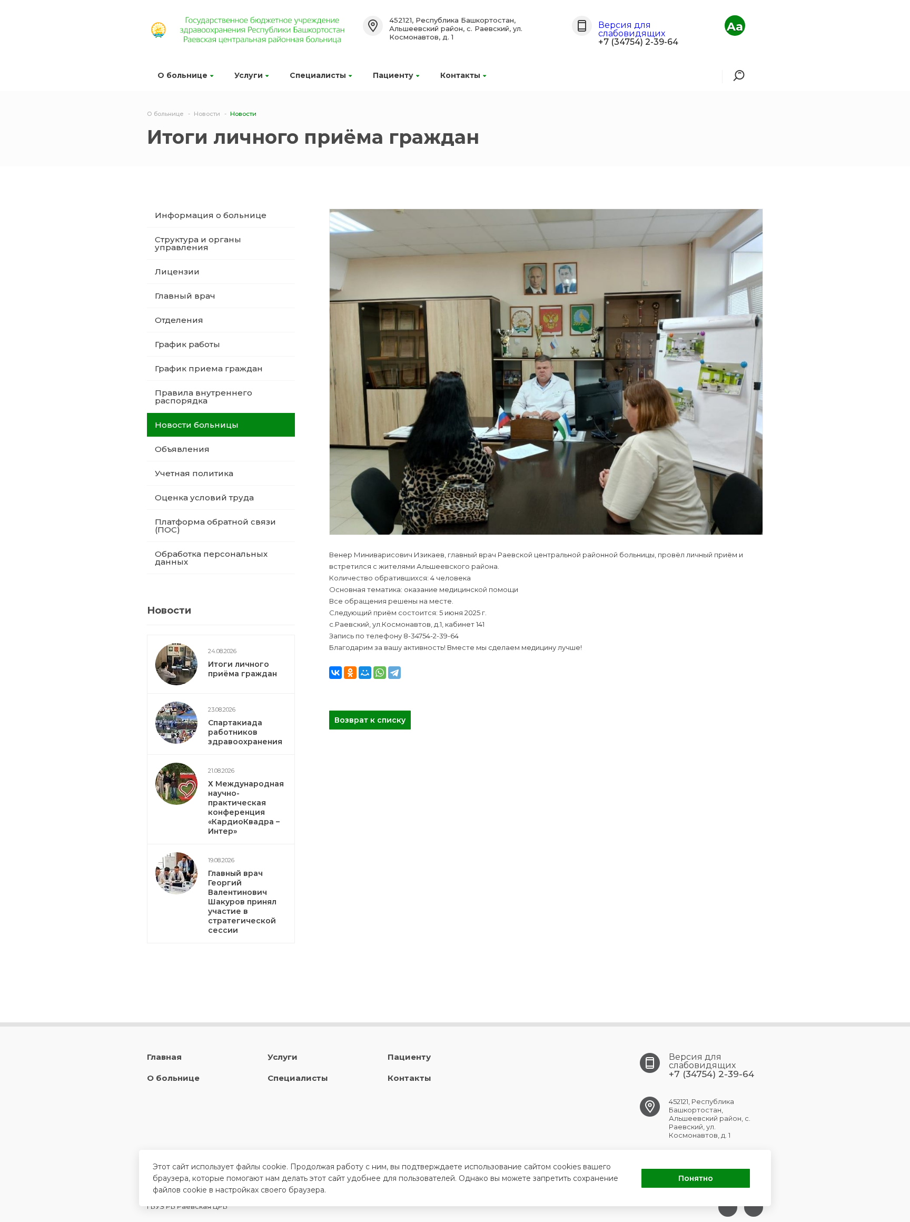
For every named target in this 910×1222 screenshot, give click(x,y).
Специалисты (318, 75)
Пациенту (393, 75)
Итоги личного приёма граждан (242, 668)
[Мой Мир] (365, 672)
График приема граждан (209, 368)
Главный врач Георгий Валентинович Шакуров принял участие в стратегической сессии (242, 902)
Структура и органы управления (198, 243)
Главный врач (185, 296)
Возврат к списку (369, 720)
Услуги (248, 75)
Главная (164, 1057)
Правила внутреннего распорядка (203, 397)
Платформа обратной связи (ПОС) (215, 526)
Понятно (695, 1178)
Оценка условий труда (204, 497)
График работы (187, 344)
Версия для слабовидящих (631, 29)
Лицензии (177, 272)
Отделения (179, 320)
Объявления (182, 449)
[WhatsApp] (379, 672)
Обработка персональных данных (211, 558)
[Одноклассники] (350, 672)
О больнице (182, 75)
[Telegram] (394, 672)
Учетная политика (194, 473)
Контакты (460, 75)
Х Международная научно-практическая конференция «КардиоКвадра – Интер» (246, 807)
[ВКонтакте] (335, 672)
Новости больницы (197, 425)
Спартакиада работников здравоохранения (245, 732)
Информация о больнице (210, 215)
